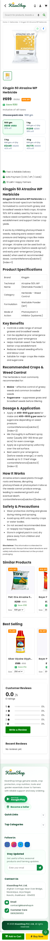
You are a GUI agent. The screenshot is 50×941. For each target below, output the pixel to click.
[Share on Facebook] (43, 28)
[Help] (45, 932)
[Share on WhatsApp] (37, 28)
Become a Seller (20, 807)
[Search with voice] (38, 15)
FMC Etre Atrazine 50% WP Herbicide (28, 597)
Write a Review (18, 729)
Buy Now (38, 936)
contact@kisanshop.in (21, 905)
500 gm (17, 610)
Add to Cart (14, 936)
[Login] (40, 6)
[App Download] (35, 6)
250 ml (17, 671)
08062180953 (17, 913)
